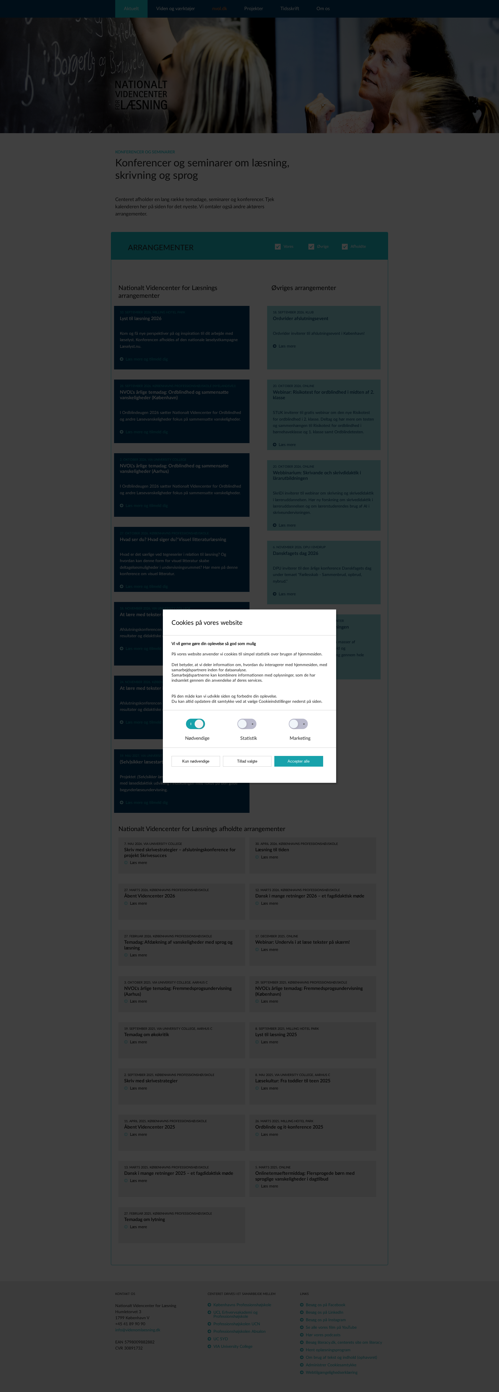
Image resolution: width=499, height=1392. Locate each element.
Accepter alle (299, 761)
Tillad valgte (247, 761)
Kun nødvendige (195, 761)
